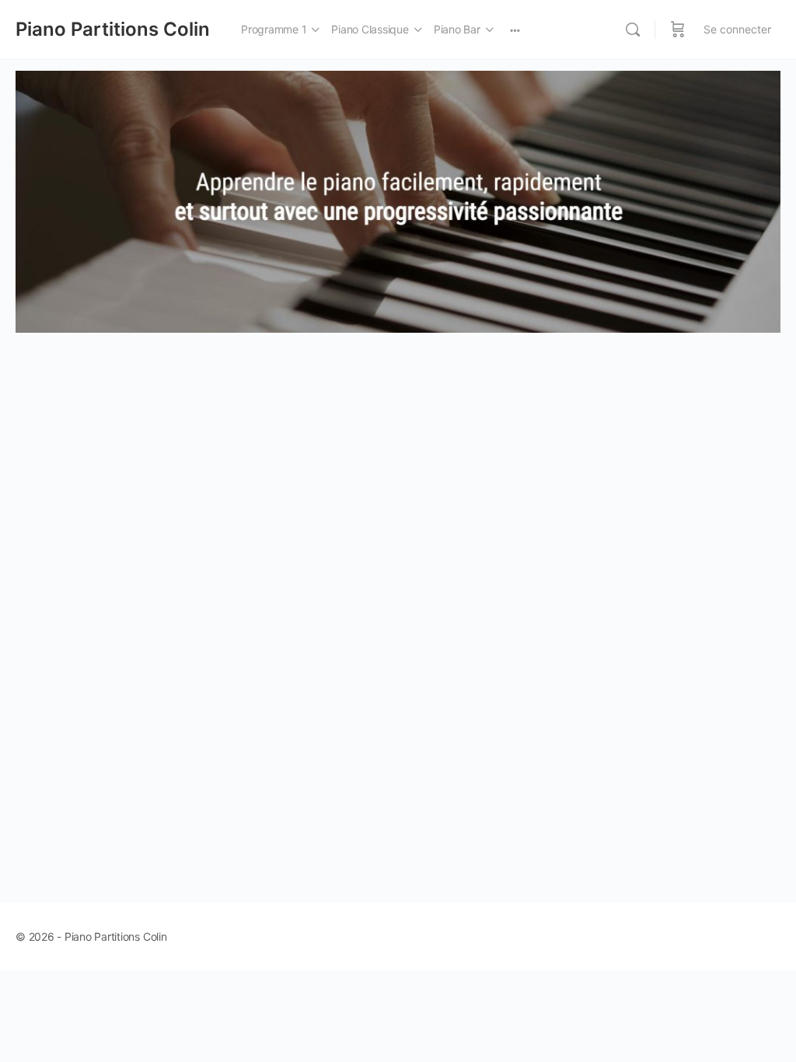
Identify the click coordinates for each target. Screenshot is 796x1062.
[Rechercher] (632, 29)
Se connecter (737, 29)
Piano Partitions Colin (113, 29)
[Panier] (678, 29)
